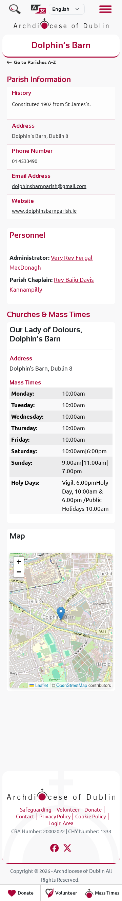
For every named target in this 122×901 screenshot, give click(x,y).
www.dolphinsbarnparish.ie (44, 211)
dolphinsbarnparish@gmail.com (49, 186)
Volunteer (68, 810)
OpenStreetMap (71, 685)
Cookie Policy (90, 816)
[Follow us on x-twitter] (68, 849)
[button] (61, 614)
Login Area (61, 823)
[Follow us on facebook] (55, 849)
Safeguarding (36, 810)
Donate (93, 810)
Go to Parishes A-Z (34, 62)
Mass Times (106, 893)
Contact (25, 816)
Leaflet (41, 685)
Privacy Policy (54, 816)
